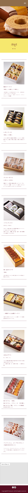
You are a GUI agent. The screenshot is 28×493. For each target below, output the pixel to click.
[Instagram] (13, 487)
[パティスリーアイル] (8, 3)
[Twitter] (15, 487)
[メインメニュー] (25, 3)
